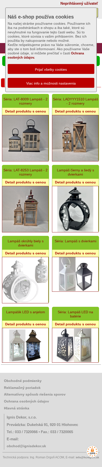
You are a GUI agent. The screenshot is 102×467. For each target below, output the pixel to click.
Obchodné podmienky (23, 381)
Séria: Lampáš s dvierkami (75, 241)
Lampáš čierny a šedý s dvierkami (75, 172)
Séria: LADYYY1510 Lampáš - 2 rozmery (75, 101)
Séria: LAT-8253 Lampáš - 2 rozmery (25, 172)
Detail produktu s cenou (25, 111)
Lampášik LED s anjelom (25, 312)
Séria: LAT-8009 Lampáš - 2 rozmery (25, 101)
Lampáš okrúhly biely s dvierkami (26, 243)
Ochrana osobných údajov (26, 401)
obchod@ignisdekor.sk (26, 446)
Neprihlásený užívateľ (79, 3)
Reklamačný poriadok (22, 388)
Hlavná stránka (16, 408)
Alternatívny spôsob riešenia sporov (35, 394)
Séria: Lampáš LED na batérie (75, 314)
